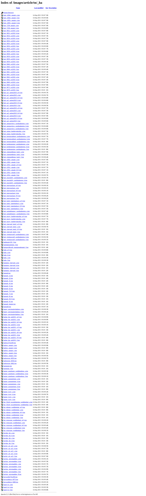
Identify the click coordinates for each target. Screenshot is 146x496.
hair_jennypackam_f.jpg (11, 198)
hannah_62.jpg (8, 288)
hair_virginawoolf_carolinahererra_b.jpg (16, 237)
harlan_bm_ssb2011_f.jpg (11, 340)
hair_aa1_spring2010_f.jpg (11, 105)
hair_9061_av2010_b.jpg (11, 74)
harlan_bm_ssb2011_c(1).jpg (12, 327)
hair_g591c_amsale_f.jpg (11, 175)
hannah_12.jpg (8, 276)
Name (18, 8)
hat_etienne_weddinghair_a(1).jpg (14, 407)
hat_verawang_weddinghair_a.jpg (14, 423)
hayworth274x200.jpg (10, 477)
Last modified (38, 8)
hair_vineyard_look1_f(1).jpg (12, 229)
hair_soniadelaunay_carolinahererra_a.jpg (16, 211)
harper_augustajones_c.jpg (11, 384)
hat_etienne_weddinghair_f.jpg (13, 417)
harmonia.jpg (7, 366)
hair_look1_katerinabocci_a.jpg (13, 203)
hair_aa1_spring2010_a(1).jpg (12, 92)
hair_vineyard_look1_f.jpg (11, 232)
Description (53, 8)
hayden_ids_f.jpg (8, 443)
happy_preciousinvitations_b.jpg (13, 312)
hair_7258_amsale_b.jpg (11, 28)
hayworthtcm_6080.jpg (10, 482)
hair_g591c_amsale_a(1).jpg (12, 165)
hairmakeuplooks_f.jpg (10, 245)
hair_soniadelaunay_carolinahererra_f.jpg (16, 214)
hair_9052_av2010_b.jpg (11, 33)
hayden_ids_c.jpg (9, 438)
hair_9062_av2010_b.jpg (11, 80)
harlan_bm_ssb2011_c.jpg (11, 330)
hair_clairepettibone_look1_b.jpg (13, 154)
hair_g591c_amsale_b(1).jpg (12, 170)
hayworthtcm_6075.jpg (10, 479)
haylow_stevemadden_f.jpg (12, 472)
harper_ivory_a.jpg (9, 392)
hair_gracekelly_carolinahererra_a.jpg (15, 178)
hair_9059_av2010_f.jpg (11, 61)
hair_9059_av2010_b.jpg (11, 59)
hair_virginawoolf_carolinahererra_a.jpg (16, 234)
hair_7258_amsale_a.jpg (11, 25)
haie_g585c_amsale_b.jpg (11, 23)
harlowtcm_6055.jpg (9, 358)
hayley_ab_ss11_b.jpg (10, 448)
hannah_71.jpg (8, 294)
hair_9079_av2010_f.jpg (11, 90)
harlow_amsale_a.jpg (10, 345)
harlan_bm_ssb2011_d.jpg (11, 335)
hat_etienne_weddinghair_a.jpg (13, 410)
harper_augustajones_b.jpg (11, 381)
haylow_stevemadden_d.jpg (12, 466)
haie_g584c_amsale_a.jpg (11, 15)
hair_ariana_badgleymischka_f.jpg (14, 134)
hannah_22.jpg (8, 278)
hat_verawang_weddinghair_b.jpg (14, 428)
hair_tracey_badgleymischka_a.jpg (14, 219)
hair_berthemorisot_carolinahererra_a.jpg (16, 144)
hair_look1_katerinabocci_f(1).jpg (14, 206)
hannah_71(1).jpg (9, 291)
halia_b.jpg (6, 255)
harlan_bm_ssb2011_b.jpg (11, 325)
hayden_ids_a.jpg (9, 433)
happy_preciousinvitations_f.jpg (13, 314)
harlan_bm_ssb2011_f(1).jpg (12, 337)
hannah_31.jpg (8, 281)
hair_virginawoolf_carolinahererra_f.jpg (16, 239)
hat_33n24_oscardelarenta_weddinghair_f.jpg (17, 405)
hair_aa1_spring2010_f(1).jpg (12, 103)
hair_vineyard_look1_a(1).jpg (12, 224)
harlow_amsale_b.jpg (10, 348)
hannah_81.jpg (8, 296)
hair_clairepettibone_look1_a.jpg (13, 152)
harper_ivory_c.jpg (9, 397)
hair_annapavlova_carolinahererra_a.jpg (16, 123)
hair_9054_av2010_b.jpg (11, 38)
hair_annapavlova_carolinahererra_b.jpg (16, 126)
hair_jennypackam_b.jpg (11, 193)
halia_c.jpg (6, 258)
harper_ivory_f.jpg (9, 399)
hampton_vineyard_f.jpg (11, 270)
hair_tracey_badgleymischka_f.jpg (14, 221)
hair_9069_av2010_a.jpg (11, 82)
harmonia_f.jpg (8, 368)
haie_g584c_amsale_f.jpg (11, 18)
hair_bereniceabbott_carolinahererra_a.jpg (16, 136)
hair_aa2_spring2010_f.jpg (11, 121)
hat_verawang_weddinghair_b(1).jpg (15, 425)
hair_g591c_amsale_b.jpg (11, 172)
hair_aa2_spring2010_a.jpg (12, 111)
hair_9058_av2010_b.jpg (11, 51)
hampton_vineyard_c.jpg (11, 268)
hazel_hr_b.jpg (8, 487)
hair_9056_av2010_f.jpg (11, 46)
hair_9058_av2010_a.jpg (11, 49)
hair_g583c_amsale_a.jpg (11, 160)
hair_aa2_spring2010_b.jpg (12, 116)
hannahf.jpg (7, 307)
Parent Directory (8, 12)
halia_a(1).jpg (7, 250)
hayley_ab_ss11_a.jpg (10, 446)
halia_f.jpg (6, 260)
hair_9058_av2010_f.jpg (11, 54)
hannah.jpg (6, 273)
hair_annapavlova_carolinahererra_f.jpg (15, 129)
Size (46, 8)
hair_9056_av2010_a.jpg (11, 41)
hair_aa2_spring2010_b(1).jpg (12, 113)
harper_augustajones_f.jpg (11, 389)
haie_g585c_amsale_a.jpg (11, 20)
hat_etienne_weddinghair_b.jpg (13, 415)
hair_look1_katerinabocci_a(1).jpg (14, 201)
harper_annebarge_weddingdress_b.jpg (15, 374)
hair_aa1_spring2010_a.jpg (12, 95)
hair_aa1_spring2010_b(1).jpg (12, 98)
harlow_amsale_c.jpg (10, 350)
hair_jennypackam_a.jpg (11, 188)
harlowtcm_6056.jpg (9, 361)
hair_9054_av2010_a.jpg (11, 36)
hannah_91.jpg (8, 301)
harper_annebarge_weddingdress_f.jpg (15, 376)
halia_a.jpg (6, 252)
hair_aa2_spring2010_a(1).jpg (12, 108)
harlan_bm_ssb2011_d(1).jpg (12, 332)
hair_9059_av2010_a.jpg (11, 56)
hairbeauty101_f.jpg (9, 242)
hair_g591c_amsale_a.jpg (11, 167)
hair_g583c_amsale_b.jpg (11, 162)
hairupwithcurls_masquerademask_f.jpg (15, 247)
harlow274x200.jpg (9, 343)
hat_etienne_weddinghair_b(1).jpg (14, 412)
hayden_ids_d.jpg (9, 441)
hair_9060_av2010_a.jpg (11, 64)
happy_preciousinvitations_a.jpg (13, 309)
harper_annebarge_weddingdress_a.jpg (15, 371)
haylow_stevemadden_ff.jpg (12, 474)
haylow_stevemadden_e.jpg (12, 469)
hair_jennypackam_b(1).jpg (12, 190)
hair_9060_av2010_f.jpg (11, 69)
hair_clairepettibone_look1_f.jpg (13, 157)
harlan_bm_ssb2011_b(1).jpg (12, 322)
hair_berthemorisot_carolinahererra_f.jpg (16, 149)
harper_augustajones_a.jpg (11, 379)
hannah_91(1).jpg (9, 299)
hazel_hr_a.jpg (8, 484)
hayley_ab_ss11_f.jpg (10, 456)
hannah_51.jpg (8, 286)
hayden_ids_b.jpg (9, 435)
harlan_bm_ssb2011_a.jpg (11, 319)
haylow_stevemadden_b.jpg (12, 461)
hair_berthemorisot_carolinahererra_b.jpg (16, 147)
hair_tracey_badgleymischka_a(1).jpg (15, 216)
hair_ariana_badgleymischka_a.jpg (14, 131)
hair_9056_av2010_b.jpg (11, 43)
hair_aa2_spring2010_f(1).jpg (12, 118)
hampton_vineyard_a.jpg (11, 263)
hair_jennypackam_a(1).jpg (12, 185)
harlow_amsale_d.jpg (10, 353)
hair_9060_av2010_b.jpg (11, 67)
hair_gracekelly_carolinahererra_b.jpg (15, 180)
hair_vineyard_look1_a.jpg (11, 227)
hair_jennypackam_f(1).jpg (11, 196)
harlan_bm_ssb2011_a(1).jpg (12, 317)
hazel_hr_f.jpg (8, 490)
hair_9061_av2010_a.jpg (11, 72)
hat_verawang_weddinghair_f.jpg (14, 430)
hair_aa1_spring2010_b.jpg (12, 100)
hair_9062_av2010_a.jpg (11, 77)
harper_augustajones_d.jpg (11, 386)
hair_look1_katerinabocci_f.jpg (13, 209)
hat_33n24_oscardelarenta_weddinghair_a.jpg (17, 402)
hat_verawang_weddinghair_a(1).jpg (15, 420)
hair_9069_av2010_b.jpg (11, 85)
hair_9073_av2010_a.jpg (11, 87)
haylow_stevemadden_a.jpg (12, 459)
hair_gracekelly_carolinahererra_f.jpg (15, 183)
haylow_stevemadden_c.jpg (12, 464)
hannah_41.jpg (8, 283)
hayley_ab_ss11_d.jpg (10, 454)
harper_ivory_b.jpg (9, 394)
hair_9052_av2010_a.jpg (11, 31)
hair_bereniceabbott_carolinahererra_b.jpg (16, 139)
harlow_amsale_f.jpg (10, 356)
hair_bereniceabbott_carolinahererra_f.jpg (16, 141)
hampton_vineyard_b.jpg (11, 265)
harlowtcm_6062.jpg (9, 363)
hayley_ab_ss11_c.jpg (10, 451)
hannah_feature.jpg (9, 304)
